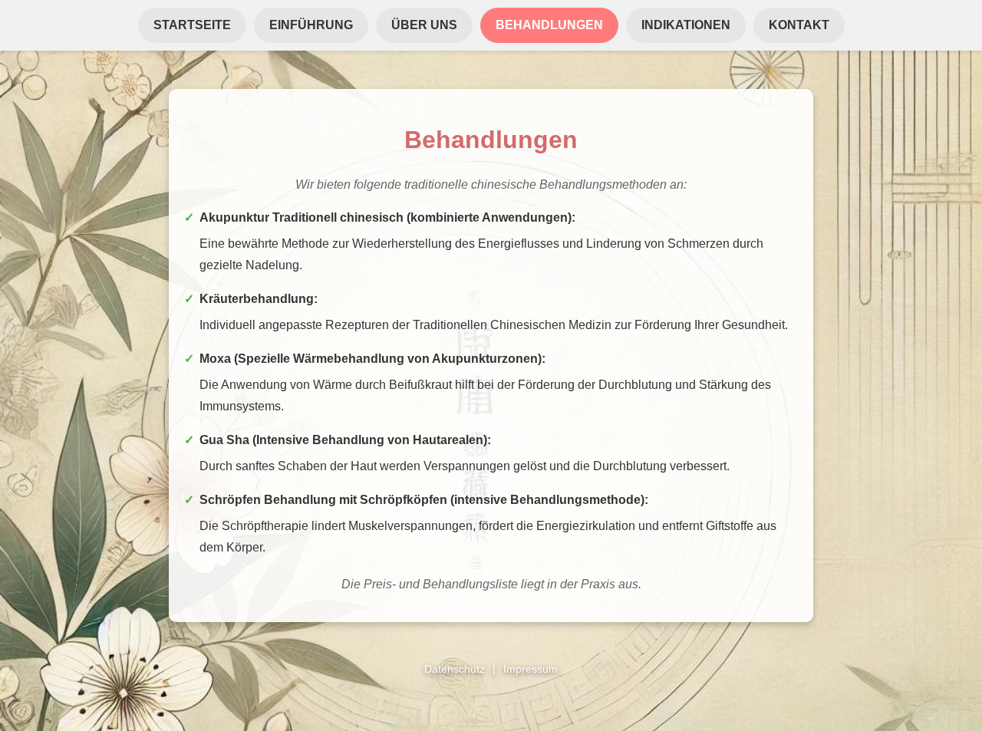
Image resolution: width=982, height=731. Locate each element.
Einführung (311, 24)
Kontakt (799, 24)
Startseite (192, 24)
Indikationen (685, 24)
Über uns (424, 24)
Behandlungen (549, 24)
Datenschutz (454, 669)
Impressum (530, 669)
